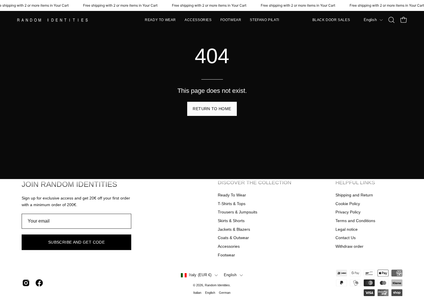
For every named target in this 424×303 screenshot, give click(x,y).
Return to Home (212, 108)
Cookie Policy (347, 203)
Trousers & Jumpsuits (237, 212)
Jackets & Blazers (234, 229)
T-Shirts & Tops (231, 203)
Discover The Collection (254, 182)
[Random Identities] (53, 20)
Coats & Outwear (233, 238)
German (224, 293)
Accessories (229, 246)
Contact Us (345, 238)
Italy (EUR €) (200, 275)
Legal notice (346, 229)
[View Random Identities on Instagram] (26, 283)
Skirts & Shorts (231, 220)
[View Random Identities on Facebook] (39, 283)
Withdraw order (349, 246)
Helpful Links (355, 182)
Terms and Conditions (355, 220)
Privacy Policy (348, 212)
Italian (197, 293)
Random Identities (217, 285)
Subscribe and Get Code (76, 242)
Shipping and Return (354, 195)
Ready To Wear (232, 195)
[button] (160, 20)
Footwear (226, 255)
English (370, 20)
